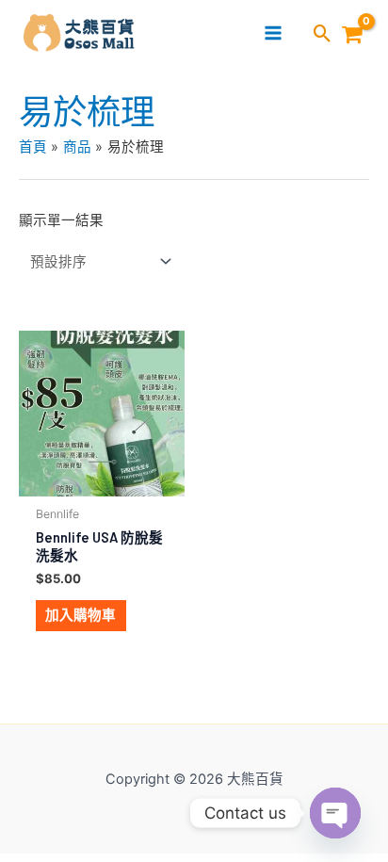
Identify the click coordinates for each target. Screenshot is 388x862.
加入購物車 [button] (80, 615)
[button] (322, 35)
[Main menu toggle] (273, 33)
